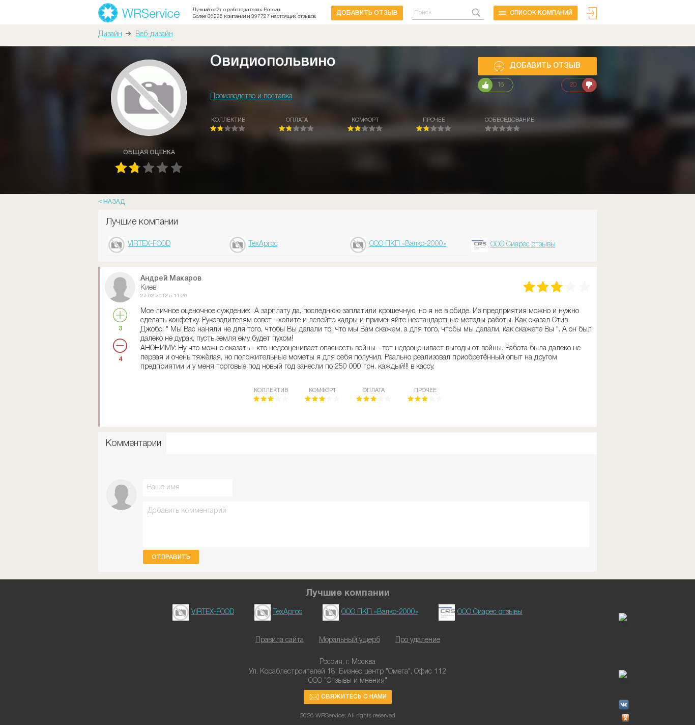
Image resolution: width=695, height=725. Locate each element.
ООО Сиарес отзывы (523, 244)
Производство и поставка (251, 96)
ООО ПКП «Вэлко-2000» (407, 244)
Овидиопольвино (273, 62)
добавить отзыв (367, 13)
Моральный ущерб (349, 640)
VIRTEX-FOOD (149, 244)
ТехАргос (263, 244)
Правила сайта (279, 640)
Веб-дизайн (154, 34)
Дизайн (110, 34)
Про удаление (417, 640)
